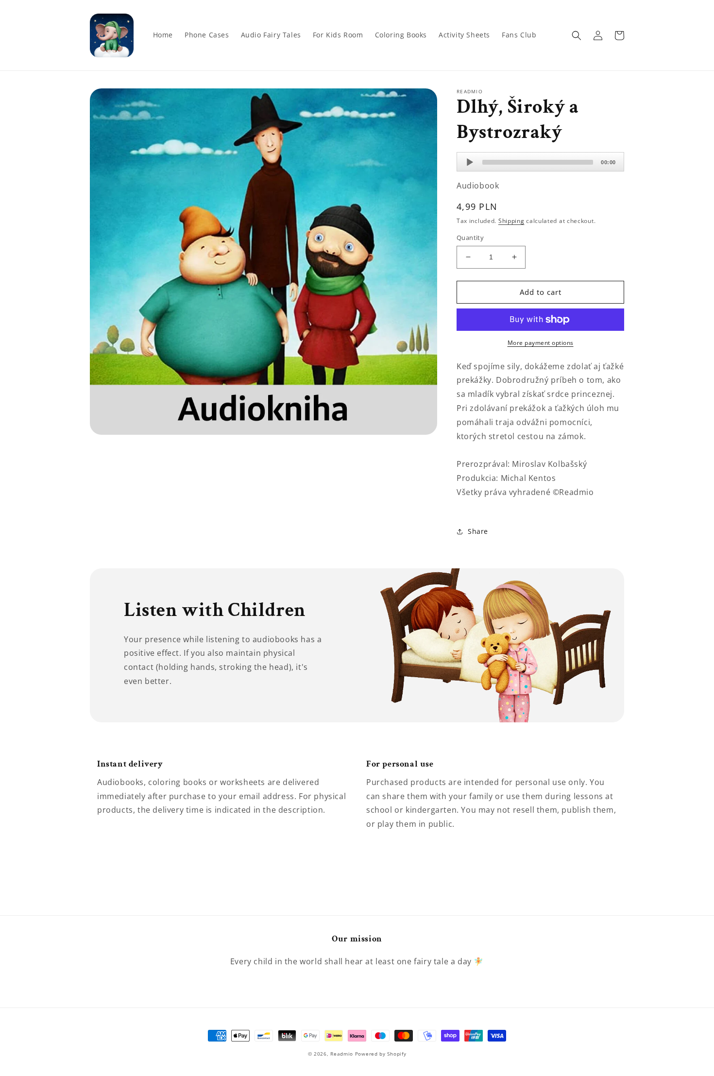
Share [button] (478, 531)
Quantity (470, 237)
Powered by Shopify (381, 1053)
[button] (576, 35)
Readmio (341, 1053)
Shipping (511, 221)
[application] (540, 161)
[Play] (470, 162)
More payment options (541, 343)
